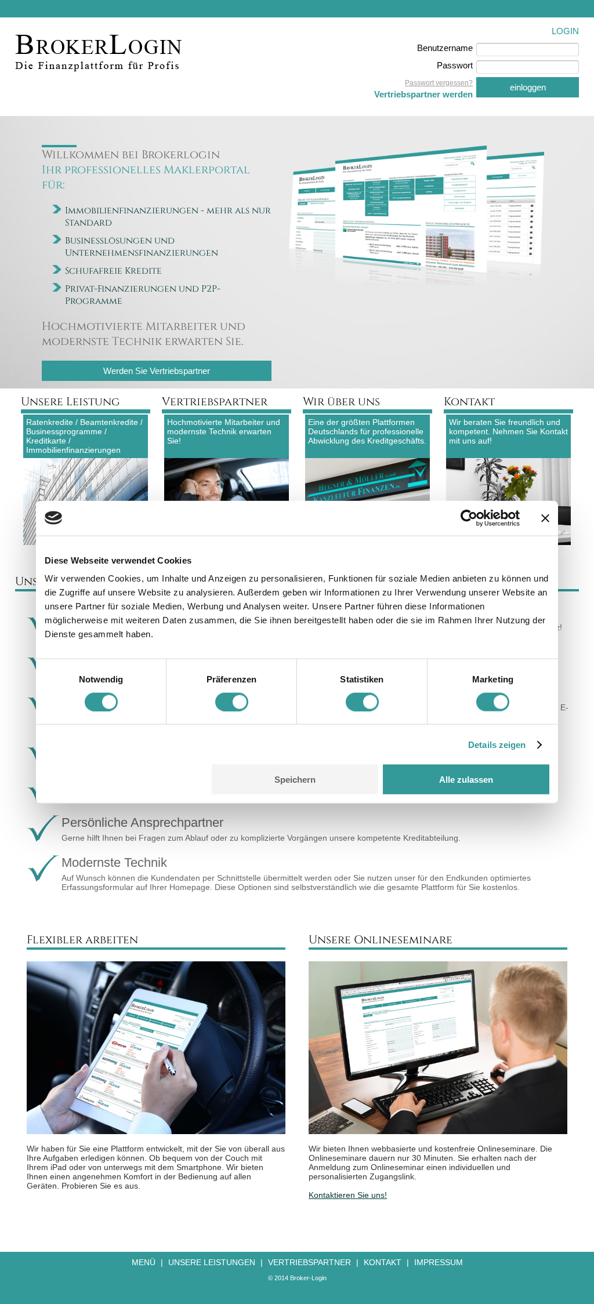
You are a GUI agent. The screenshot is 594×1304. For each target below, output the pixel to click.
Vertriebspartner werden (423, 94)
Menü (143, 1262)
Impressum (438, 1262)
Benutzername (445, 48)
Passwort (455, 65)
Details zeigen (497, 744)
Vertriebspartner (309, 1262)
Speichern (295, 779)
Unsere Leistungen (211, 1262)
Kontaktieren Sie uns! (348, 1195)
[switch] (231, 701)
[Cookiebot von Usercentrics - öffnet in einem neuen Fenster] (469, 517)
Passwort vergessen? (439, 83)
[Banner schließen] (545, 518)
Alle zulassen (466, 779)
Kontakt (382, 1262)
